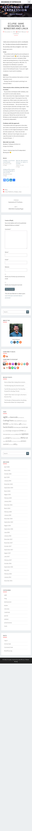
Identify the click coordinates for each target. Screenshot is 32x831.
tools (9, 441)
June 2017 (7, 556)
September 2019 (8, 522)
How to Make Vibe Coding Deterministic (14, 382)
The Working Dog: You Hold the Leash (14, 385)
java (20, 427)
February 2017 (8, 560)
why (15, 444)
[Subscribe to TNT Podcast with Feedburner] (4, 368)
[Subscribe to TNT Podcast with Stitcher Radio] (16, 364)
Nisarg (16, 661)
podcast (6, 619)
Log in (6, 640)
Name (7, 252)
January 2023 (7, 501)
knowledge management (12, 430)
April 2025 (7, 477)
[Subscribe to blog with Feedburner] (7, 356)
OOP (20, 434)
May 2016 (6, 570)
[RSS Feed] (20, 342)
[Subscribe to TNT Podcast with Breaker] (15, 368)
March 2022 (7, 508)
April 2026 (7, 467)
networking (13, 434)
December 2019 (8, 518)
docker (5, 424)
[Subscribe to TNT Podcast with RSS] (7, 364)
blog (6, 189)
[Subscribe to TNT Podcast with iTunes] (13, 364)
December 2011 (8, 580)
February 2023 (8, 498)
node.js (17, 434)
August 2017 (7, 553)
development (24, 420)
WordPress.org (8, 651)
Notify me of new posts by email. (13, 285)
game (18, 424)
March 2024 (7, 491)
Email (7, 259)
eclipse (16, 192)
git (20, 424)
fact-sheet (14, 424)
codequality (22, 417)
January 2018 (7, 536)
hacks (5, 427)
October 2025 (7, 474)
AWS (8, 417)
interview (16, 427)
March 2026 (7, 470)
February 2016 (8, 574)
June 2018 (7, 532)
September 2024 (8, 487)
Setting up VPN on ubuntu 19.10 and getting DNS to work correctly (9, 171)
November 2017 (8, 543)
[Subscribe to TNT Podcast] (4, 364)
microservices (6, 434)
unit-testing (18, 441)
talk (26, 438)
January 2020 (7, 515)
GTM (23, 424)
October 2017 (7, 546)
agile (5, 417)
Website (7, 267)
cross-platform (9, 192)
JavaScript (24, 427)
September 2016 (8, 567)
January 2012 (7, 577)
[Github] (14, 342)
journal (6, 615)
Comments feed (8, 647)
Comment (8, 229)
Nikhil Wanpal (22, 31)
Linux (20, 192)
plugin (4, 438)
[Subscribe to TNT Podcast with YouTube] (27, 364)
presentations (8, 622)
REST (12, 438)
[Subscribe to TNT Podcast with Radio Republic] (9, 368)
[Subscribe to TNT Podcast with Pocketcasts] (19, 364)
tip (7, 441)
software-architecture (16, 438)
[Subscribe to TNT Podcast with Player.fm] (10, 364)
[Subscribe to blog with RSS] (4, 356)
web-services (11, 444)
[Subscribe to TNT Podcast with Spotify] (12, 368)
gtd (22, 424)
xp (17, 444)
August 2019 (7, 525)
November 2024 (8, 484)
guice (25, 424)
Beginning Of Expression (11, 2)
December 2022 (8, 505)
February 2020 (8, 512)
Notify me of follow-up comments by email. (15, 277)
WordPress (21, 659)
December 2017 (8, 539)
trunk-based (14, 441)
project (8, 438)
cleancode (14, 417)
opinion (25, 434)
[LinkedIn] (17, 342)
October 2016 (7, 563)
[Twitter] (11, 342)
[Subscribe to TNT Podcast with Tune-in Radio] (24, 364)
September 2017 (8, 549)
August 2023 (7, 494)
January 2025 (7, 480)
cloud (19, 417)
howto (10, 427)
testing (4, 441)
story (23, 437)
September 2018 (8, 529)
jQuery (4, 430)
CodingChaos (8, 420)
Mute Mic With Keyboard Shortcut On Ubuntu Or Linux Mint (22, 162)
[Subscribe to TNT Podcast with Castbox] (18, 368)
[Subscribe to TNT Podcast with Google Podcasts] (7, 368)
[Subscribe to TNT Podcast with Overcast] (22, 364)
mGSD (25, 430)
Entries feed (7, 644)
